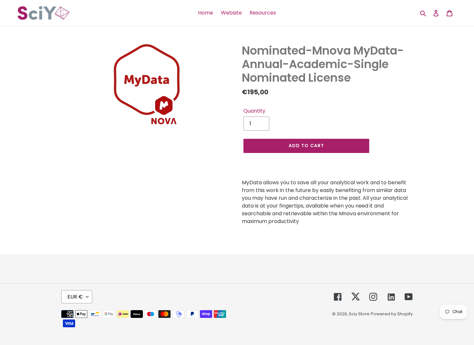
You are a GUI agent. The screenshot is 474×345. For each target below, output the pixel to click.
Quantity (254, 111)
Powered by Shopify (392, 314)
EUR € (75, 296)
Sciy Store (359, 314)
